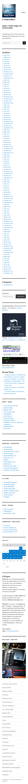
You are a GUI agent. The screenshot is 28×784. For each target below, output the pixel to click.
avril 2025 (7, 88)
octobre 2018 (7, 250)
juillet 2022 (7, 157)
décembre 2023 (8, 121)
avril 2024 (7, 113)
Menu (23, 12)
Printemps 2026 (13, 338)
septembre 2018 (8, 252)
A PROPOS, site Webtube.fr (11, 470)
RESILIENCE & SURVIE (9, 760)
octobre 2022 (7, 150)
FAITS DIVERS (6, 724)
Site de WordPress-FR (10, 532)
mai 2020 (6, 211)
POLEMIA (6, 497)
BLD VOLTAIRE (8, 408)
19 (10, 557)
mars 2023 (7, 140)
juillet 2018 (7, 256)
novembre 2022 (8, 148)
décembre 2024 (8, 96)
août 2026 (7, 55)
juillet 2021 (7, 182)
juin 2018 (6, 258)
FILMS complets (8, 453)
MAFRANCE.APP (7, 771)
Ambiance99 (22, 340)
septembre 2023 (8, 128)
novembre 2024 (8, 98)
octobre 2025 (7, 76)
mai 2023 (6, 136)
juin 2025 (6, 84)
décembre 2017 (8, 271)
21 (17, 557)
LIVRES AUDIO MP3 (9, 488)
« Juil (6, 567)
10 (4, 554)
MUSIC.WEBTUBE (9, 486)
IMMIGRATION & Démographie (11, 767)
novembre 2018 (8, 248)
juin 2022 (6, 159)
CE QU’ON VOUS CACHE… (11, 406)
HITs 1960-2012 (8, 457)
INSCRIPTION (8, 447)
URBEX (6, 460)
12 (10, 554)
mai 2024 (6, 111)
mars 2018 (7, 265)
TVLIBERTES (7, 414)
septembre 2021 (8, 177)
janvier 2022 (7, 169)
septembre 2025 (8, 78)
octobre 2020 (7, 200)
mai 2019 (6, 235)
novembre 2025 (8, 74)
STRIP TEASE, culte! (9, 462)
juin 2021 (6, 184)
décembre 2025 (8, 71)
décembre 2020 (8, 196)
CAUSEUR (5, 695)
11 (7, 554)
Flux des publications (10, 527)
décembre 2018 (8, 246)
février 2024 (7, 117)
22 (21, 557)
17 (3, 557)
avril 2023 (6, 138)
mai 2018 (6, 260)
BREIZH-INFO (8, 410)
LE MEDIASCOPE (8, 426)
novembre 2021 (8, 173)
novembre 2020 (8, 198)
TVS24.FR (5, 749)
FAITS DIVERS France (10, 455)
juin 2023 (6, 134)
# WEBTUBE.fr (8, 20)
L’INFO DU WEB (8, 418)
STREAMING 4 (8, 511)
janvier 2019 (7, 244)
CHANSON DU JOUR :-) (9, 753)
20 (14, 557)
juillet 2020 (7, 206)
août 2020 (7, 204)
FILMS (4, 720)
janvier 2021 (7, 194)
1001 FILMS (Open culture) (11, 451)
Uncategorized (8, 285)
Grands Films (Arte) (9, 513)
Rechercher (5, 293)
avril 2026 (7, 63)
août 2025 (7, 80)
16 (24, 554)
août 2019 (6, 229)
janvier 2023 (7, 144)
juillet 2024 (7, 107)
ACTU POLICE (8, 416)
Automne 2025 (13, 340)
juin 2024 (6, 109)
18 (7, 557)
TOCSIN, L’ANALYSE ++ (8, 706)
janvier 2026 (7, 69)
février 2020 (7, 217)
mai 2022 (6, 161)
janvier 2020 (7, 219)
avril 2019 (6, 238)
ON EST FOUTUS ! (7, 702)
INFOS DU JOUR (7, 698)
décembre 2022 (8, 146)
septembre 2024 (8, 103)
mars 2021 (7, 190)
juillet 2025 (7, 82)
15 (20, 554)
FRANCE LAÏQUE (7, 691)
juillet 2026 (7, 57)
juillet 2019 (7, 231)
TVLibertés (5, 742)
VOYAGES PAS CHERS (10, 466)
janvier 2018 (7, 269)
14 (17, 554)
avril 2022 (7, 163)
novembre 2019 (8, 223)
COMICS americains (9, 493)
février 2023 (7, 142)
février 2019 (7, 242)
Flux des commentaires (10, 529)
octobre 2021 (7, 175)
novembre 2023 (8, 123)
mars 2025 (7, 90)
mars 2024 (7, 115)
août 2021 (6, 179)
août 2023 (7, 130)
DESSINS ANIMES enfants (11, 490)
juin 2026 (6, 59)
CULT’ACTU (7, 428)
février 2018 (7, 267)
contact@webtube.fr (8, 367)
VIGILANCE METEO (9, 420)
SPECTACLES (7, 464)
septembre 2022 (8, 152)
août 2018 (6, 254)
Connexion (7, 525)
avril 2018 (6, 262)
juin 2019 (6, 233)
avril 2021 (6, 188)
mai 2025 (6, 86)
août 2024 (7, 105)
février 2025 (7, 92)
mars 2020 (7, 215)
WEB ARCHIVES (8, 449)
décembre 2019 (8, 221)
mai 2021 (6, 186)
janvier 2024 (7, 119)
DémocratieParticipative (11, 468)
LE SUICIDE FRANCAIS (10, 482)
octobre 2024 (7, 101)
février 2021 (7, 192)
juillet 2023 (7, 132)
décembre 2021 (8, 171)
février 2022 (7, 167)
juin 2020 (6, 208)
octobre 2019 (7, 225)
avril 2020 (7, 213)
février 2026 (7, 67)
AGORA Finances (7, 756)
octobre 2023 (7, 125)
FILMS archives (8, 495)
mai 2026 (6, 61)
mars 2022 (7, 165)
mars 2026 (7, 65)
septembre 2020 (8, 202)
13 (14, 554)
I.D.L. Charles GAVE (9, 412)
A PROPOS (5, 775)
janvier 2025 (7, 94)
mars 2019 (7, 240)
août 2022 (7, 155)
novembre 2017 (8, 273)
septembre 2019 (8, 227)
